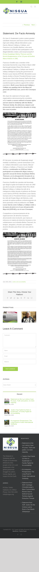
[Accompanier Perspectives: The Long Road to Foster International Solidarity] (6, 421)
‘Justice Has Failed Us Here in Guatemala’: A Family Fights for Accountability (21, 411)
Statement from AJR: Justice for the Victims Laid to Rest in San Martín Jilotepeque (28, 507)
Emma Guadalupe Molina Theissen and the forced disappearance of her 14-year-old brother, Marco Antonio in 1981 (19, 56)
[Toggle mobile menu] (35, 7)
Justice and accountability (19, 281)
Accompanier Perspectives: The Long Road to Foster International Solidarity (22, 422)
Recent (19, 394)
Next (33, 25)
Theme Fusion (23, 531)
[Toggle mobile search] (31, 7)
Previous (27, 25)
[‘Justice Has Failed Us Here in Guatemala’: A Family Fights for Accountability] (29, 317)
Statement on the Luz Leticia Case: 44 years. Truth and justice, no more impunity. (22, 400)
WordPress (15, 531)
